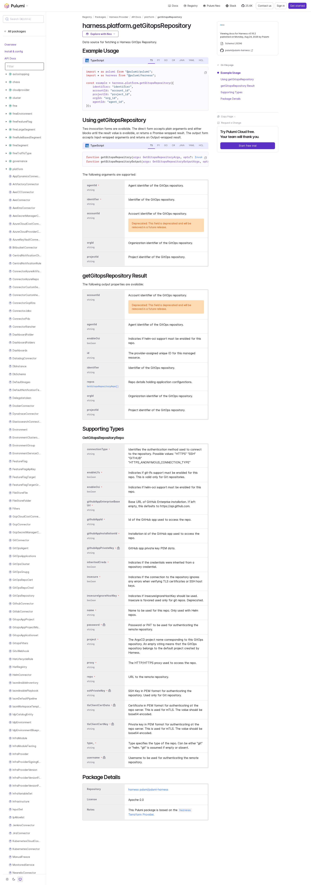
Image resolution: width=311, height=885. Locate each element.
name (90, 610)
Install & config (13, 51)
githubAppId (95, 519)
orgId (90, 242)
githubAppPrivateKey (100, 548)
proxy (90, 662)
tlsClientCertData (98, 705)
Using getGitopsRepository (237, 79)
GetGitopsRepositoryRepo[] (102, 386)
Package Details (231, 98)
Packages (100, 17)
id (88, 353)
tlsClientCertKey (97, 724)
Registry (193, 5)
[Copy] (205, 73)
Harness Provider (118, 17)
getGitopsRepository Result (238, 85)
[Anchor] (194, 25)
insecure (92, 576)
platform (149, 17)
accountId (93, 213)
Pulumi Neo (213, 5)
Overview (10, 44)
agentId (92, 185)
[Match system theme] (20, 879)
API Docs (10, 58)
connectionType (97, 449)
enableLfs (93, 472)
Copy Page (227, 116)
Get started (297, 5)
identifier (93, 199)
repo (90, 676)
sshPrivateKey (96, 690)
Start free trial (247, 145)
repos (90, 381)
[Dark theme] (14, 879)
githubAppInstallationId (102, 533)
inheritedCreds (96, 562)
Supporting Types (231, 92)
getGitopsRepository (169, 17)
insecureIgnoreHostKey (102, 595)
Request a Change (231, 122)
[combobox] (23, 19)
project (91, 639)
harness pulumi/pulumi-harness (148, 789)
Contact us (264, 5)
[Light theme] (7, 879)
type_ (90, 742)
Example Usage (231, 72)
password (93, 624)
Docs (175, 5)
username (93, 757)
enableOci (93, 338)
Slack (233, 5)
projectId (92, 256)
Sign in (281, 5)
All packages (17, 31)
